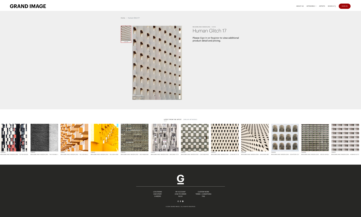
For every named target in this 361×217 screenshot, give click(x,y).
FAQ (203, 196)
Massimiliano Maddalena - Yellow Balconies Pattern (79, 154)
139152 (183, 152)
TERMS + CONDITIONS (203, 194)
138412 (93, 152)
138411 (63, 152)
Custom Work (203, 192)
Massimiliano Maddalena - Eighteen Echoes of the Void (291, 154)
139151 (153, 152)
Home (123, 18)
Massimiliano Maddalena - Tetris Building (15, 154)
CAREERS (157, 196)
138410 (33, 152)
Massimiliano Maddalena (201, 27)
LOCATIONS (157, 192)
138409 (2, 152)
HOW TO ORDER (180, 194)
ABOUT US (300, 6)
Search (331, 6)
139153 (213, 152)
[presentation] (122, 139)
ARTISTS (322, 6)
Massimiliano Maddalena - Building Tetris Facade (168, 154)
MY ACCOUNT (181, 192)
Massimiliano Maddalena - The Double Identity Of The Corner (52, 154)
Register (215, 38)
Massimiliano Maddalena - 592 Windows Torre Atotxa (140, 154)
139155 (273, 152)
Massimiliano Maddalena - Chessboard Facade (197, 154)
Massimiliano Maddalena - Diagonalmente (256, 154)
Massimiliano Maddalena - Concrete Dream (226, 154)
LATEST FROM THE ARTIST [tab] (173, 119)
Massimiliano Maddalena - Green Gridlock (316, 154)
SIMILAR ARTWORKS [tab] (190, 119)
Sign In (345, 6)
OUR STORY (157, 194)
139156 (303, 152)
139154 (243, 152)
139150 (123, 152)
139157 (333, 152)
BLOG (180, 196)
